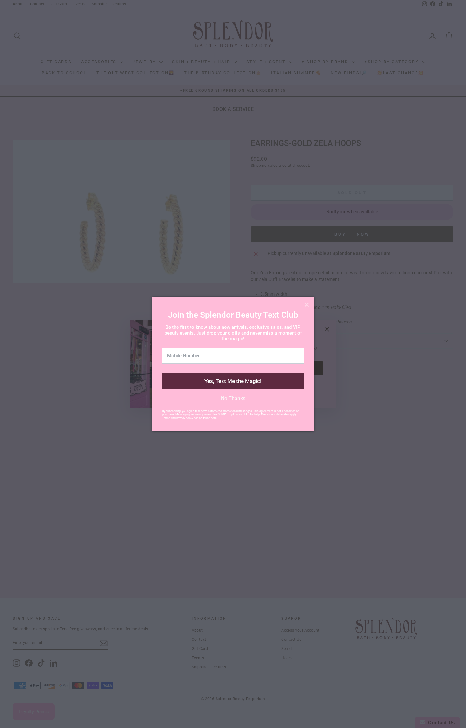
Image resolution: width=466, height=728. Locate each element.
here (214, 417)
